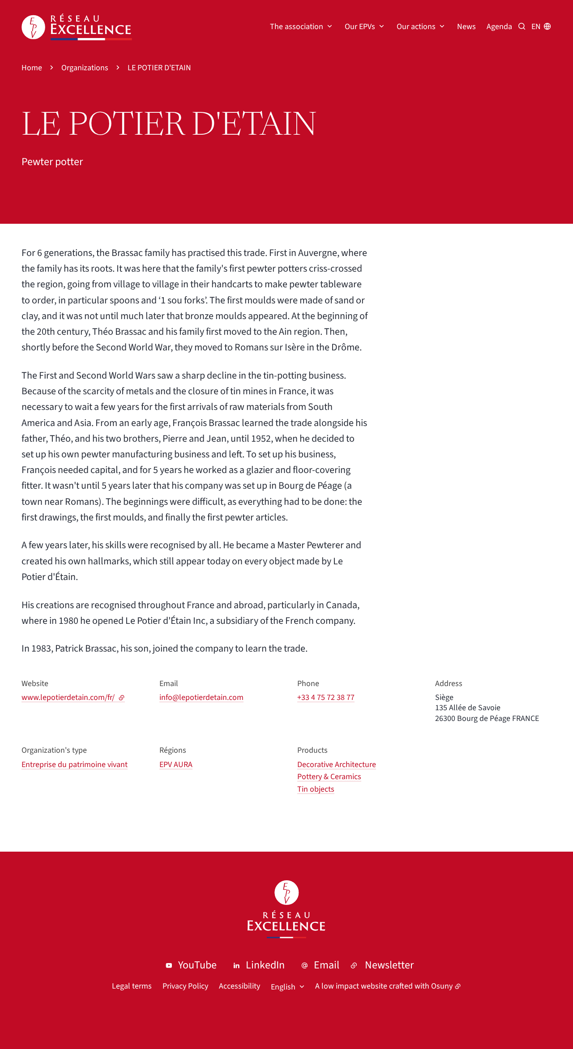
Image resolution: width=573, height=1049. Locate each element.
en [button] (536, 26)
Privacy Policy (185, 986)
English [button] (283, 987)
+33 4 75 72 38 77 (326, 697)
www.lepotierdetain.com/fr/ (73, 697)
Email (326, 965)
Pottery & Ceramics (329, 776)
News (466, 26)
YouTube (197, 965)
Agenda (499, 26)
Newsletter (389, 965)
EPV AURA (175, 764)
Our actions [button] (416, 26)
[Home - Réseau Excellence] (76, 26)
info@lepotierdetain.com (201, 697)
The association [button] (296, 26)
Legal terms (132, 986)
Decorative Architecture (336, 764)
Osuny (442, 986)
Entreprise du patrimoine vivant (74, 764)
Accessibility (239, 986)
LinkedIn (265, 965)
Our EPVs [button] (360, 26)
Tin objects (315, 789)
